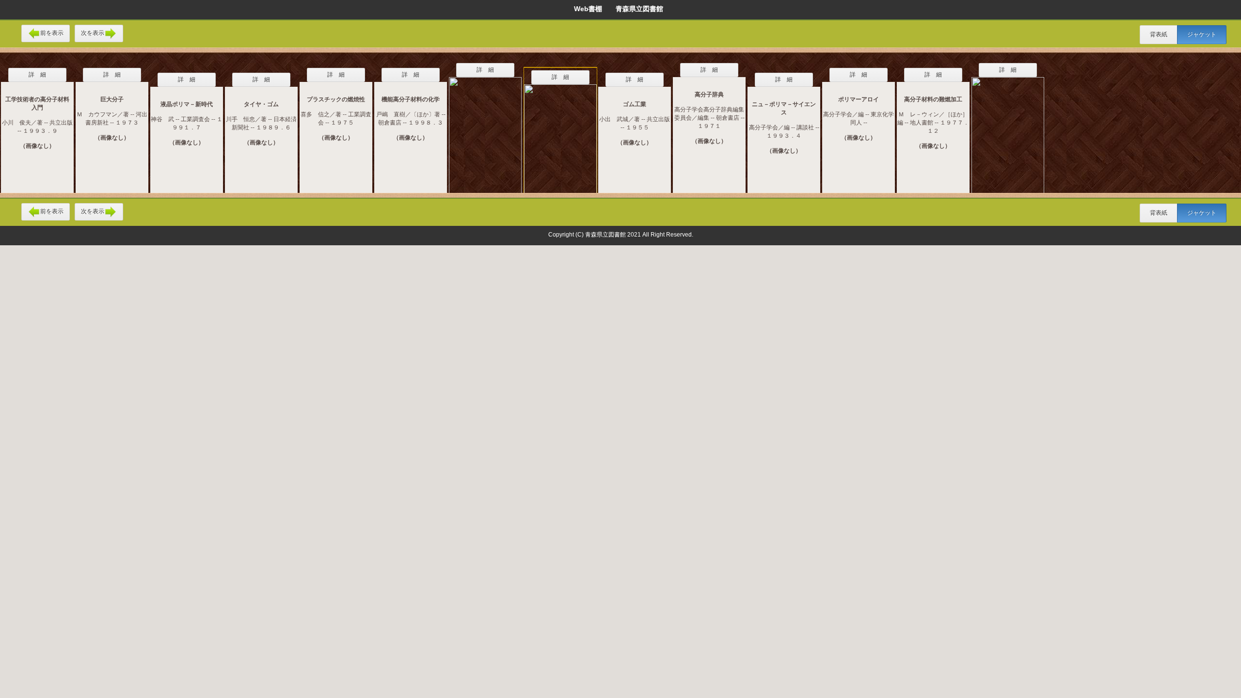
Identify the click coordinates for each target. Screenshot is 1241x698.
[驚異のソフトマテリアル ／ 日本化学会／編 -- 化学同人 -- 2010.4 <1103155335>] (485, 129)
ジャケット (1201, 34)
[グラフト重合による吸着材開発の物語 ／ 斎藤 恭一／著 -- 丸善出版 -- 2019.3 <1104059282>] (560, 133)
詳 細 (37, 74)
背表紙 (1158, 34)
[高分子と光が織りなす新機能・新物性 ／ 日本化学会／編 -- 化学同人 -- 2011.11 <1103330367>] (1007, 129)
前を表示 (52, 33)
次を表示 (92, 33)
